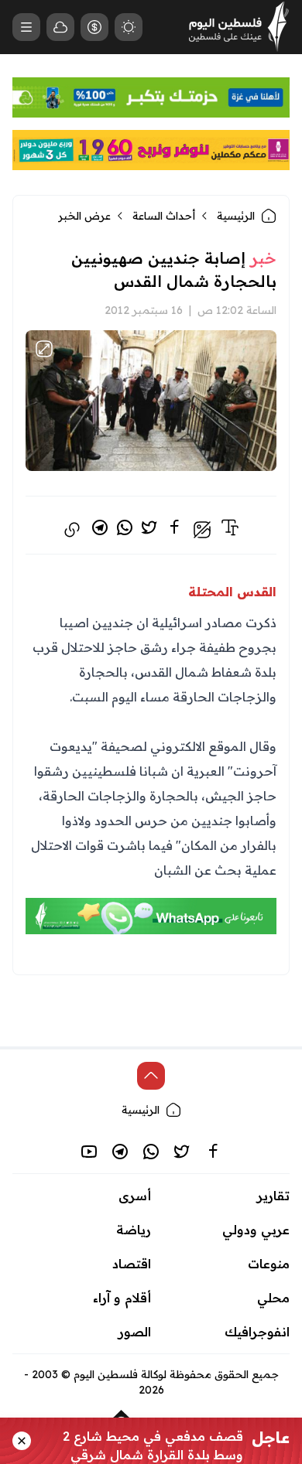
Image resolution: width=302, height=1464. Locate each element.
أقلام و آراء (122, 1297)
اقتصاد (131, 1263)
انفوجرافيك (257, 1331)
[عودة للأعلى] (151, 1076)
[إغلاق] (21, 1441)
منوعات (269, 1263)
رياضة (133, 1229)
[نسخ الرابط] (72, 529)
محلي (273, 1297)
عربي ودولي (256, 1229)
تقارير (273, 1195)
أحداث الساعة (163, 216)
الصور (134, 1331)
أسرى (134, 1195)
